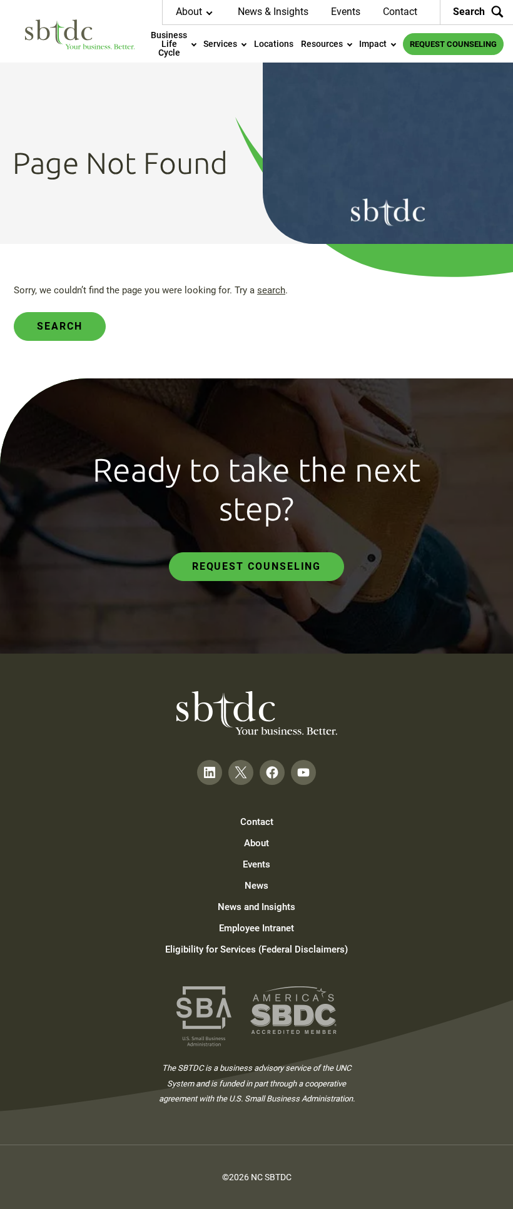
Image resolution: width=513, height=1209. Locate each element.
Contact (400, 12)
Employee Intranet (256, 928)
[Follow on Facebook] (272, 772)
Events (345, 12)
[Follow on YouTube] (303, 772)
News (256, 885)
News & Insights (273, 12)
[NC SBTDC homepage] (80, 34)
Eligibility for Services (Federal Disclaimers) (256, 949)
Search (469, 12)
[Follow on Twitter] (240, 772)
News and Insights (256, 907)
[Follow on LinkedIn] (209, 772)
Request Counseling (257, 566)
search (271, 290)
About (256, 843)
